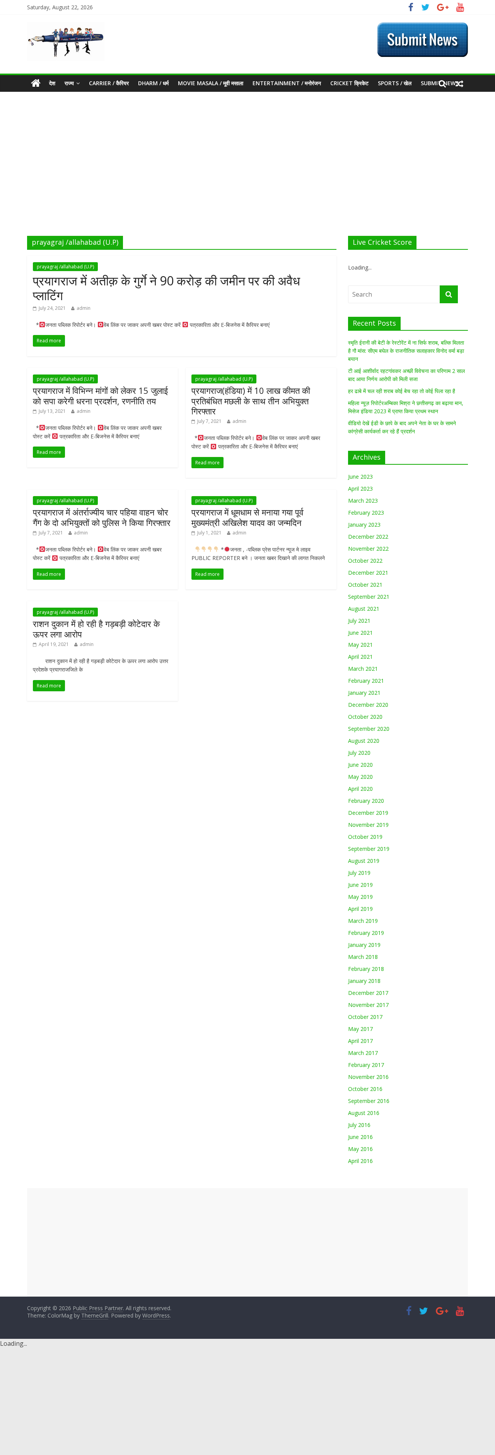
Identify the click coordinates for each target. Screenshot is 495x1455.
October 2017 (365, 1016)
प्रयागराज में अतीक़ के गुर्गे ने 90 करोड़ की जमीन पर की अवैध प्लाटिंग (166, 288)
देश (52, 83)
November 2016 (368, 1077)
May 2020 (360, 776)
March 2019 (363, 920)
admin (83, 308)
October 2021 (365, 584)
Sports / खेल (394, 83)
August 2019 (363, 860)
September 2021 (368, 596)
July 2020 (359, 752)
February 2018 (366, 968)
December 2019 (368, 812)
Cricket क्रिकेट (349, 83)
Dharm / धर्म (153, 83)
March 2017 (363, 1052)
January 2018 (364, 980)
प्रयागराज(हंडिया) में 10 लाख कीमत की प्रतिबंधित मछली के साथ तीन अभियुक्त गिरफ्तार (250, 401)
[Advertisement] (247, 178)
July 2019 (359, 872)
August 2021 (363, 608)
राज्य (69, 83)
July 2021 (359, 620)
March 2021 (363, 668)
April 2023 (360, 488)
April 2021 (360, 656)
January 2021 (364, 692)
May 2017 (360, 1028)
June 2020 (360, 764)
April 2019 (360, 908)
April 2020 (360, 788)
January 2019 (364, 944)
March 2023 (363, 500)
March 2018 (363, 956)
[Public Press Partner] (65, 26)
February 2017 (366, 1064)
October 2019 (365, 836)
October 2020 (365, 716)
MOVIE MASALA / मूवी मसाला (210, 83)
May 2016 (360, 1149)
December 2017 (368, 992)
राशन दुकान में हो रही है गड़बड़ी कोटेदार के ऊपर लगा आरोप (96, 628)
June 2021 (360, 632)
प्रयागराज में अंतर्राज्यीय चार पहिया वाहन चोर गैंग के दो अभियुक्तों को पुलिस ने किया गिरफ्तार (102, 517)
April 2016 (360, 1161)
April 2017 (360, 1040)
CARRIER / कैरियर (109, 83)
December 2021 (368, 572)
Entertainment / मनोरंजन (287, 83)
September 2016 (368, 1101)
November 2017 (368, 1004)
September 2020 (368, 728)
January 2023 (364, 524)
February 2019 (366, 932)
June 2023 (360, 476)
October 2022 (365, 560)
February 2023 (366, 512)
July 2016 (359, 1125)
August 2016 (363, 1113)
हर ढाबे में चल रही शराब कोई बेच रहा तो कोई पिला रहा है (401, 391)
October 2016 (365, 1089)
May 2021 (360, 644)
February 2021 (366, 680)
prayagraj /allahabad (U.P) (65, 266)
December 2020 (368, 704)
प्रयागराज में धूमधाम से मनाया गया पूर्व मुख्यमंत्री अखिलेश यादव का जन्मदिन (247, 517)
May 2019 (360, 896)
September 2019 (368, 848)
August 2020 (363, 740)
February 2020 (366, 800)
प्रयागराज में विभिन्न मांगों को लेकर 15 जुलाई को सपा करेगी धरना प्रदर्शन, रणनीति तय (100, 395)
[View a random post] (459, 83)
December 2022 (368, 536)
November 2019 (368, 824)
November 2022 (368, 548)
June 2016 (360, 1137)
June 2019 (360, 884)
